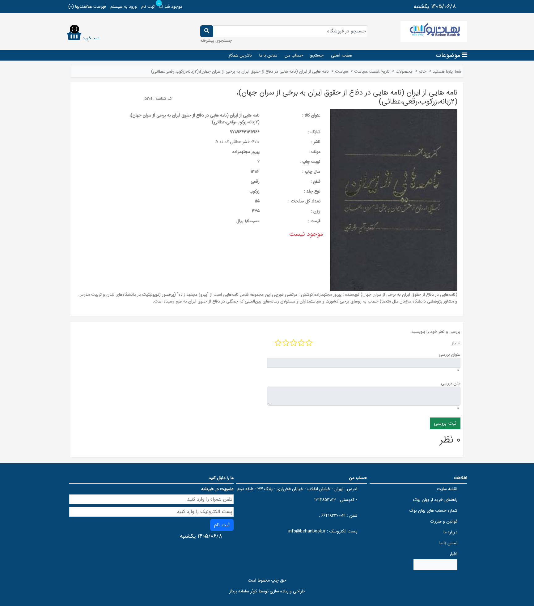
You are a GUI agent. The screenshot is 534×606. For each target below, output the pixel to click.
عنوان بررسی (449, 354)
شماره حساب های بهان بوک (433, 510)
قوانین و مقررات (443, 521)
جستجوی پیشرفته (216, 40)
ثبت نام (148, 6)
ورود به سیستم (123, 6)
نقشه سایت (447, 488)
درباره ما (450, 532)
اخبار (453, 553)
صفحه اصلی (341, 55)
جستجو (317, 55)
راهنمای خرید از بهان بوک (435, 499)
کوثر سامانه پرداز (243, 591)
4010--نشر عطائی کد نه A (237, 141)
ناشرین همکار (240, 55)
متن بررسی (450, 383)
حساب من (294, 55)
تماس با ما (268, 55)
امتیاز (456, 343)
